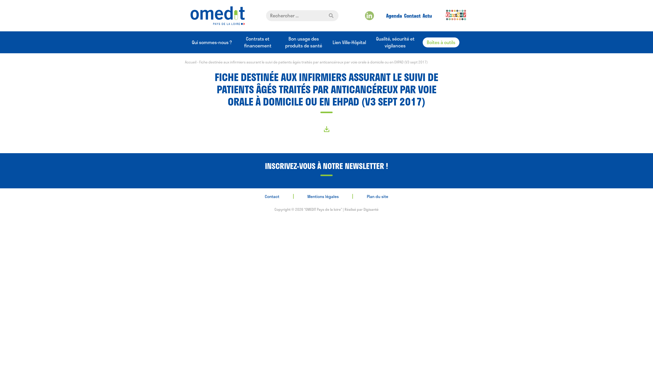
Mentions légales (323, 196)
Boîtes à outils (441, 42)
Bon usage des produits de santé (303, 42)
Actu (427, 15)
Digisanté (371, 209)
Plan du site (377, 196)
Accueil (190, 62)
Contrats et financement (257, 42)
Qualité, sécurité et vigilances (395, 42)
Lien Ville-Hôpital (349, 42)
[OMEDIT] (218, 15)
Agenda (394, 15)
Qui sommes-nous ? (212, 42)
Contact (412, 15)
